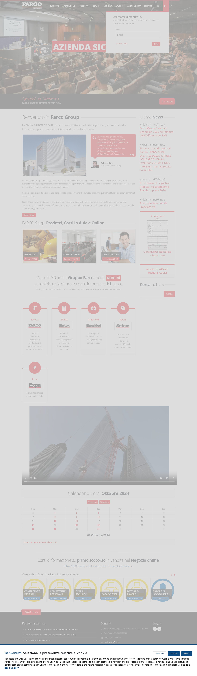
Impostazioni (160, 653)
